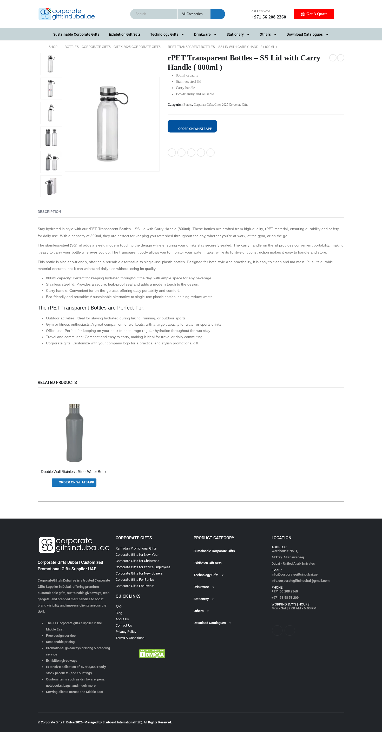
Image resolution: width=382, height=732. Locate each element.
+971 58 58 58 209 (285, 598)
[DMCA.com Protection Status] (152, 653)
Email (210, 152)
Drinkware (202, 34)
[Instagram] (290, 630)
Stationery (235, 34)
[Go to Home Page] (39, 47)
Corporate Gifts (203, 104)
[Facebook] (277, 630)
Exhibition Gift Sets (125, 34)
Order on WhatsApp (195, 129)
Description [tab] (49, 212)
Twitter (181, 152)
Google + (201, 152)
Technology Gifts (164, 34)
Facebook (172, 152)
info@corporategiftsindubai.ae (295, 574)
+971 (285, 591)
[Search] (217, 14)
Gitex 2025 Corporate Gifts (231, 104)
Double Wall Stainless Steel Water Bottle (74, 472)
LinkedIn (191, 152)
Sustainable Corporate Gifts (76, 34)
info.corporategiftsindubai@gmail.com (301, 581)
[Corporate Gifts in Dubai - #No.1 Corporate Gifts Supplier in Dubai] (66, 14)
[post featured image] (74, 432)
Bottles (187, 104)
